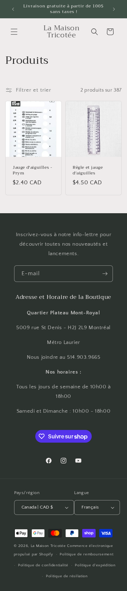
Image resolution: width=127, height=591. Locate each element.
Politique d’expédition (95, 565)
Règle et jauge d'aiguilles (88, 170)
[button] (14, 31)
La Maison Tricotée (49, 546)
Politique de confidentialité (43, 565)
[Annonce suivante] (114, 9)
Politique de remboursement (86, 554)
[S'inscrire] (105, 273)
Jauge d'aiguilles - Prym (32, 170)
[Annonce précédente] (13, 9)
